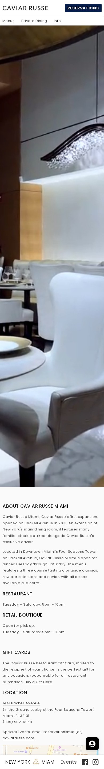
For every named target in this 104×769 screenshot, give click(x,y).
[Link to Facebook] (86, 762)
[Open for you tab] (92, 743)
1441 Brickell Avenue (21, 703)
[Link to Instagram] (94, 762)
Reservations (83, 8)
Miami (49, 762)
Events (69, 762)
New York (17, 762)
